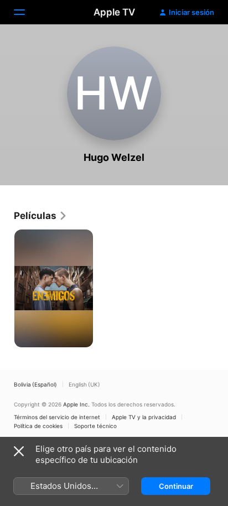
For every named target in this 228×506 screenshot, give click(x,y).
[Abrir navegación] (26, 12)
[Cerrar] (19, 451)
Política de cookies (38, 426)
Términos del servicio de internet (57, 417)
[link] (41, 216)
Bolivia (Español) (35, 384)
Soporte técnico (95, 426)
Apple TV (114, 12)
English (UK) (84, 384)
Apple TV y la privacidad (144, 417)
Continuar (176, 486)
